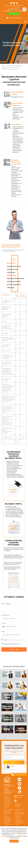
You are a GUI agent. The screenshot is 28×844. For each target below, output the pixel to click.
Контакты (6, 801)
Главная (3, 65)
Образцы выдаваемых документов (7, 793)
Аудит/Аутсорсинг (8, 805)
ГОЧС (5, 809)
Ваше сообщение (6, 598)
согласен (7, 764)
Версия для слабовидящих (15, 18)
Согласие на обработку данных (19, 825)
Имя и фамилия (5, 610)
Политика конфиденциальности (19, 822)
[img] (19, 787)
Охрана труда (7, 812)
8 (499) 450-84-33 (7, 787)
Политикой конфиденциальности (16, 634)
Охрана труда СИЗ (19, 806)
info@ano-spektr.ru (15, 9)
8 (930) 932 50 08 (17, 792)
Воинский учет (7, 808)
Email (2, 626)
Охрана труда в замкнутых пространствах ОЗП (8, 818)
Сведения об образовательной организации (8, 798)
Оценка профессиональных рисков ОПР (8, 822)
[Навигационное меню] (26, 21)
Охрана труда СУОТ (19, 808)
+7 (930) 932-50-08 (21, 11)
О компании (7, 790)
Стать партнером (19, 798)
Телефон (3, 618)
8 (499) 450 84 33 (8, 11)
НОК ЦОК (6, 810)
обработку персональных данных (15, 635)
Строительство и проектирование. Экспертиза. (10, 67)
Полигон (17, 819)
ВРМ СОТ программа (8, 804)
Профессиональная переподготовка (13, 65)
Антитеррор (6, 806)
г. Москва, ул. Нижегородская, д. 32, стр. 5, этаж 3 (14, 5)
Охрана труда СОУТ (19, 809)
